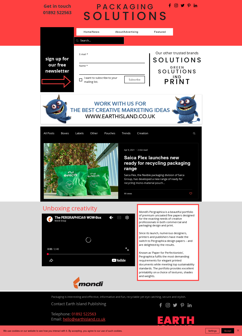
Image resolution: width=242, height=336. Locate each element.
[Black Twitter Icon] (182, 5)
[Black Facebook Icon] (169, 5)
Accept (227, 330)
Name (83, 65)
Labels (79, 133)
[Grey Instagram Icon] (168, 305)
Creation (142, 133)
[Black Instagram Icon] (176, 5)
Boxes (65, 133)
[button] (194, 133)
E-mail (83, 54)
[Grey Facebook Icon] (160, 305)
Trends (126, 133)
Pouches (109, 133)
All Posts (49, 133)
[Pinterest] (189, 5)
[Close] (238, 330)
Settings (212, 330)
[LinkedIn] (195, 5)
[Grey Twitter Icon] (175, 305)
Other (94, 133)
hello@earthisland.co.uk (84, 319)
